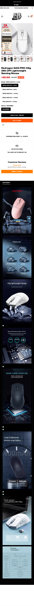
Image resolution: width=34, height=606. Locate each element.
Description (6, 182)
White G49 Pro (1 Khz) (10, 85)
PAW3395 (6, 109)
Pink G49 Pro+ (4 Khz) (10, 101)
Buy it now (17, 120)
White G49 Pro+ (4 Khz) (10, 93)
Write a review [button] (17, 171)
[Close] (32, 8)
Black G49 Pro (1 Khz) (10, 89)
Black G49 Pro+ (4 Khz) (10, 97)
